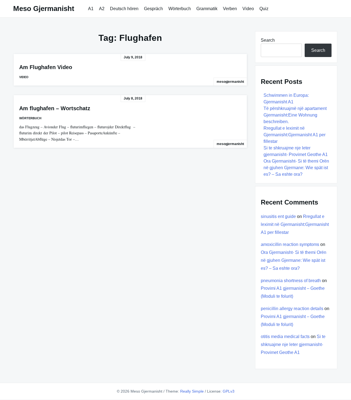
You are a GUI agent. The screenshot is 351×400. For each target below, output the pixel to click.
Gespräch (153, 8)
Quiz (263, 8)
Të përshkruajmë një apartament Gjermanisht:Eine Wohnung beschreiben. (295, 115)
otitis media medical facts (285, 336)
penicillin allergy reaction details (292, 308)
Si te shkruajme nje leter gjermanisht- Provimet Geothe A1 (293, 344)
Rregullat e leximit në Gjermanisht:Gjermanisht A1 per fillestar (294, 135)
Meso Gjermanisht (43, 8)
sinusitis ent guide (278, 216)
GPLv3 (228, 391)
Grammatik (206, 8)
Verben (230, 8)
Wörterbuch (179, 8)
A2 (101, 8)
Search (268, 40)
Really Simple (192, 391)
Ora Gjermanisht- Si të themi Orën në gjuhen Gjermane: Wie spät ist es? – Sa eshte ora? (296, 168)
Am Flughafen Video (45, 67)
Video (248, 8)
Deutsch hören (124, 8)
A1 (91, 8)
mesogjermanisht (230, 82)
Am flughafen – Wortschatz (54, 108)
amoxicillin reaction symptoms (290, 244)
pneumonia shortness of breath (291, 280)
